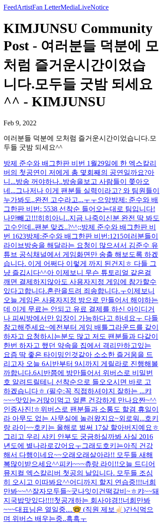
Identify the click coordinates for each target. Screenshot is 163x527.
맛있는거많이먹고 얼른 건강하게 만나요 (77, 400)
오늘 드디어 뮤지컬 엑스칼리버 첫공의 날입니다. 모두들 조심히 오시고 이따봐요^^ (79, 473)
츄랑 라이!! (102, 464)
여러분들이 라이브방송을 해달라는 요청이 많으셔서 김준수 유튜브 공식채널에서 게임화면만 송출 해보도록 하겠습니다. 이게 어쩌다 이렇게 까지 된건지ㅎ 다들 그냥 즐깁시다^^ (80, 254)
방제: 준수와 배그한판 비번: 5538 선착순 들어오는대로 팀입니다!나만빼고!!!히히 (80, 209)
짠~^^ (147, 400)
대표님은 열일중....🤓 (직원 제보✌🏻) (70, 509)
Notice (99, 7)
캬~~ (144, 491)
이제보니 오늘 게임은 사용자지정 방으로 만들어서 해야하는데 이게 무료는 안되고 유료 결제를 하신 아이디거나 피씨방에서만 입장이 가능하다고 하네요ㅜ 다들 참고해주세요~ (80, 309)
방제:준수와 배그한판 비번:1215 (74, 236)
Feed (10, 7)
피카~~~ (72, 464)
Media (69, 7)
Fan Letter (46, 7)
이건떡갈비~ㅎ (114, 491)
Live (84, 7)
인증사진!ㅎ (21, 409)
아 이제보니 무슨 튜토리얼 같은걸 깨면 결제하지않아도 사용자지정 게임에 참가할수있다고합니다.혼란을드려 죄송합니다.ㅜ (79, 282)
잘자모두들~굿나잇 (62, 491)
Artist (24, 7)
